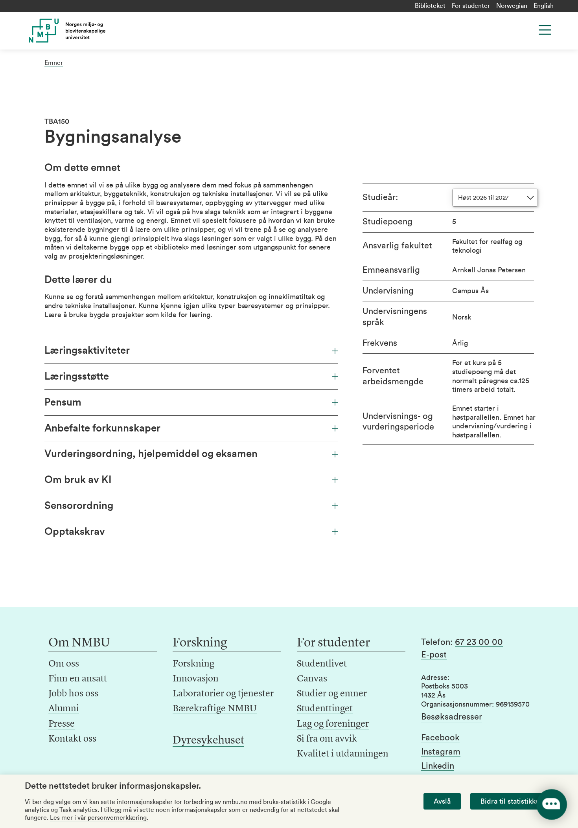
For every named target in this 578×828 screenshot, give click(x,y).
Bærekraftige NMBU (215, 709)
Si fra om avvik (327, 739)
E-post (434, 654)
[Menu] (545, 30)
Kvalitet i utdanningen (342, 754)
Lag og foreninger (333, 724)
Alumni (63, 709)
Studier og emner (332, 694)
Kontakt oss (72, 739)
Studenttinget (325, 709)
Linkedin (437, 766)
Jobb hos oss (73, 694)
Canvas (312, 679)
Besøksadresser (451, 716)
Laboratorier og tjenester (223, 694)
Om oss (63, 664)
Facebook (440, 737)
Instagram (440, 751)
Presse (61, 724)
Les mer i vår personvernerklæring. (99, 818)
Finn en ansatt (77, 679)
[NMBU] (85, 30)
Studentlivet (322, 664)
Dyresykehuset (208, 740)
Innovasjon (196, 679)
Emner (53, 63)
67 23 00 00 (479, 642)
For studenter (471, 6)
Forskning (193, 664)
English (544, 6)
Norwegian (511, 6)
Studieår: (380, 197)
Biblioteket (430, 6)
